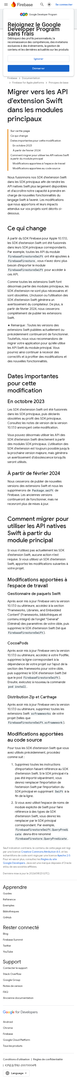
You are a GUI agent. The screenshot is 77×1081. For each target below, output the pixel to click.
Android (8, 1022)
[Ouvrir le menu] (6, 4)
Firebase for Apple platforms (28, 82)
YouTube (8, 951)
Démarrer (38, 68)
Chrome (8, 1028)
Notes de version (13, 986)
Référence (9, 899)
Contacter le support (15, 968)
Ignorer (38, 58)
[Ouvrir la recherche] (42, 4)
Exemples (8, 905)
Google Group (11, 980)
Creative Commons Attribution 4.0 (40, 851)
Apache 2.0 (63, 855)
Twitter (7, 945)
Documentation (31, 78)
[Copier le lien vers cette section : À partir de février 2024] (64, 473)
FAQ (5, 992)
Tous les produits (12, 1045)
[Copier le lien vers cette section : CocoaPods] (32, 643)
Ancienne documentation (18, 998)
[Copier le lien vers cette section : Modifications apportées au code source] (46, 740)
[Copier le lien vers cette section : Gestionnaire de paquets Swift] (64, 594)
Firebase (12, 78)
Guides (7, 893)
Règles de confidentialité (48, 1059)
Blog (5, 933)
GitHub (7, 917)
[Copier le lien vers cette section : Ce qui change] (50, 229)
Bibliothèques (11, 911)
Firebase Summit (13, 939)
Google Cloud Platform (16, 1039)
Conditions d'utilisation (16, 1059)
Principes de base (58, 82)
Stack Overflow (12, 974)
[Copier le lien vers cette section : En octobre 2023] (48, 402)
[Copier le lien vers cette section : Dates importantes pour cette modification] (46, 391)
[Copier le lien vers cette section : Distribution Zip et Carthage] (60, 697)
